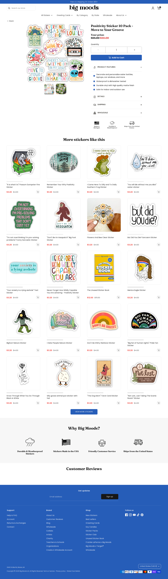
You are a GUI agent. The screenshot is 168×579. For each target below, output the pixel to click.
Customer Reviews (54, 519)
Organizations (52, 546)
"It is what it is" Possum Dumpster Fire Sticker (23, 185)
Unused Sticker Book (95, 538)
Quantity (95, 44)
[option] (84, 1)
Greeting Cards (64, 15)
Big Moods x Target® (95, 546)
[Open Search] (9, 8)
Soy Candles (91, 527)
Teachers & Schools (55, 542)
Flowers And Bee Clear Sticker (100, 237)
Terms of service (49, 571)
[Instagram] (130, 514)
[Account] (153, 8)
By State (95, 15)
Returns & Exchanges (16, 523)
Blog (48, 523)
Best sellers (91, 519)
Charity (49, 538)
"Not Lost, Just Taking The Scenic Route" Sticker (142, 397)
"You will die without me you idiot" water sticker (142, 185)
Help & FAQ (12, 515)
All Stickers (46, 15)
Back (11, 21)
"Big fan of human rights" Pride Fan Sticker (142, 344)
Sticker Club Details (73, 571)
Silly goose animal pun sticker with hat (62, 397)
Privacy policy (60, 571)
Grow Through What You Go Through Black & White (23, 397)
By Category (82, 15)
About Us (120, 15)
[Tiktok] (138, 514)
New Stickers (91, 515)
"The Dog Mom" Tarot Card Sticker (102, 395)
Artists (49, 534)
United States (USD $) (148, 566)
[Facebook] (126, 514)
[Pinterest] (142, 514)
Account (11, 519)
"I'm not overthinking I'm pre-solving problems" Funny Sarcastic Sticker (23, 238)
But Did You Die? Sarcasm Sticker (142, 237)
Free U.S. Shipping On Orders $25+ (84, 2)
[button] (159, 8)
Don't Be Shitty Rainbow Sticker (101, 343)
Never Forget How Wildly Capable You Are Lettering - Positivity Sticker (63, 291)
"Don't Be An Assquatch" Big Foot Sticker (61, 238)
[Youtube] (134, 514)
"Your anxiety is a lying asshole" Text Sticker (22, 291)
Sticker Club (91, 534)
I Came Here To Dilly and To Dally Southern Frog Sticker (102, 185)
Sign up (109, 496)
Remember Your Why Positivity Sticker (60, 185)
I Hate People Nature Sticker (59, 343)
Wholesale (107, 15)
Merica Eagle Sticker (136, 290)
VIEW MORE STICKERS (84, 411)
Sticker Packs (92, 530)
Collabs (49, 530)
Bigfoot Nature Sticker (16, 343)
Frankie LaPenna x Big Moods (98, 542)
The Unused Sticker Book (98, 290)
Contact (10, 527)
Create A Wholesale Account (59, 550)
